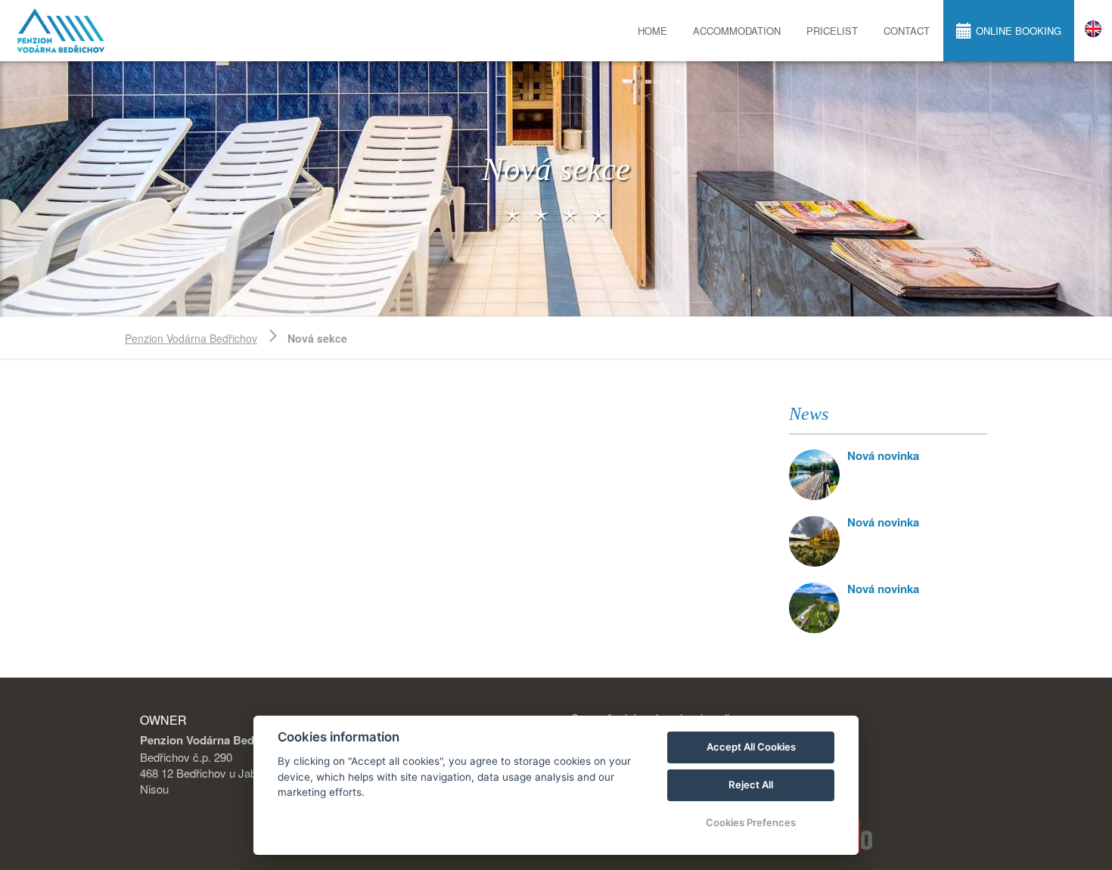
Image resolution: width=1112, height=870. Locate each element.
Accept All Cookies (751, 747)
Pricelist (832, 30)
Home (652, 30)
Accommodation (737, 30)
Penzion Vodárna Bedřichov (191, 338)
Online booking (1018, 30)
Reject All (750, 784)
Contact (907, 30)
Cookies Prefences (751, 822)
